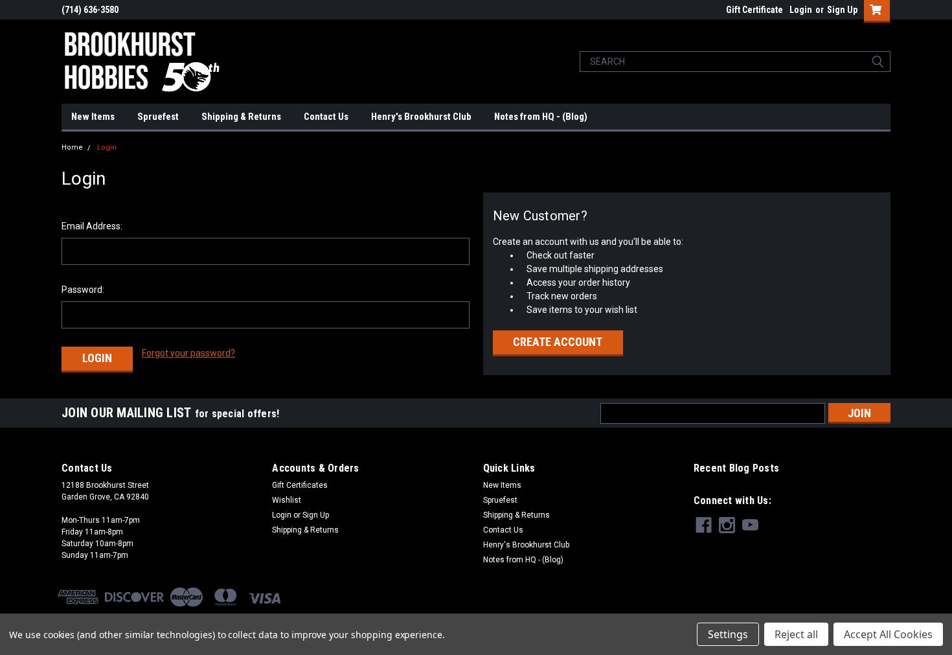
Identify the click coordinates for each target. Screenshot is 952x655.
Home (72, 147)
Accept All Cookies (888, 634)
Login (800, 10)
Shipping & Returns (241, 116)
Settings (728, 634)
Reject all (796, 634)
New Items (93, 116)
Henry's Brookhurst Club (421, 116)
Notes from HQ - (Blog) (540, 116)
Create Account (557, 342)
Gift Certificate (754, 10)
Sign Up (842, 10)
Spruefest (158, 116)
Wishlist (286, 500)
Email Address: (92, 226)
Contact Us (326, 116)
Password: (83, 289)
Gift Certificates (300, 485)
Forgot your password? (188, 353)
